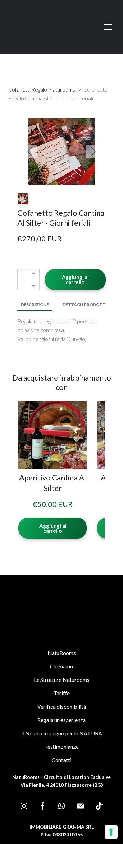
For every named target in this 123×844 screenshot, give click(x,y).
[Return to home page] (25, 27)
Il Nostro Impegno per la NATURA (61, 733)
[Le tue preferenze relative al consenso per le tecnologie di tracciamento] (111, 832)
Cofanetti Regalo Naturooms (41, 89)
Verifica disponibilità (61, 706)
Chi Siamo (61, 666)
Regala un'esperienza (61, 719)
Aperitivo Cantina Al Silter (52, 483)
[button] (33, 273)
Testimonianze (61, 746)
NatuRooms (61, 653)
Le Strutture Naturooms (62, 679)
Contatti (61, 760)
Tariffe (62, 693)
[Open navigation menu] (108, 27)
